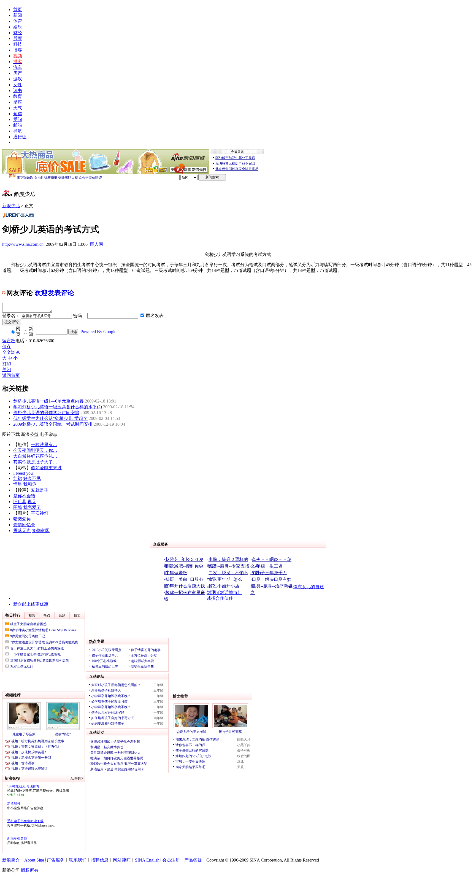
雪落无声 (22, 530)
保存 (6, 346)
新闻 (17, 15)
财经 (17, 32)
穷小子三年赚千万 (269, 572)
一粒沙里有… (44, 444)
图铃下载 (11, 434)
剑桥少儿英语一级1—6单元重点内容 (48, 401)
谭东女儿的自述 (308, 586)
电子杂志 (48, 434)
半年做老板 (176, 572)
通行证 (19, 136)
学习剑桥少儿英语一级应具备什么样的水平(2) (57, 406)
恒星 (17, 484)
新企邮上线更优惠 (30, 604)
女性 (17, 84)
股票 (17, 38)
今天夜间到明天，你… (35, 450)
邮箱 (17, 125)
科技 (17, 44)
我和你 (29, 484)
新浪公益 (30, 434)
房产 (17, 73)
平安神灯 (39, 513)
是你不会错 (24, 495)
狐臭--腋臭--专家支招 (229, 566)
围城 (17, 507)
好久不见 (32, 478)
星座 (17, 102)
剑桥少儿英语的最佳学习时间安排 (46, 412)
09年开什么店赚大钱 (185, 586)
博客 (17, 50)
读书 (17, 90)
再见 (32, 501)
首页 (17, 9)
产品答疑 (193, 860)
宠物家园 (41, 530)
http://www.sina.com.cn (23, 244)
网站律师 (122, 860)
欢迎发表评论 (54, 292)
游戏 (17, 79)
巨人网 (96, 244)
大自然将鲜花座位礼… (35, 456)
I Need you (23, 473)
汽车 (17, 67)
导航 (17, 131)
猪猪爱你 (22, 519)
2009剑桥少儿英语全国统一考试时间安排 (53, 424)
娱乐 (17, 27)
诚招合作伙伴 (220, 598)
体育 (17, 21)
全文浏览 (11, 352)
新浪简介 (11, 860)
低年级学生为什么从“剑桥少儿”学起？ (50, 418)
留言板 (8, 340)
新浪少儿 (11, 205)
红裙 (17, 478)
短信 (17, 113)
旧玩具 (19, 501)
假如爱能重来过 (46, 467)
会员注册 (171, 860)
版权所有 (30, 870)
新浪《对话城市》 (224, 592)
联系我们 (77, 860)
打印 (6, 363)
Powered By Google (98, 331)
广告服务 (55, 860)
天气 (17, 108)
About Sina (34, 860)
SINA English (147, 860)
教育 (17, 96)
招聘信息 (100, 860)
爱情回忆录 (24, 524)
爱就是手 (39, 490)
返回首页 (11, 375)
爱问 (17, 119)
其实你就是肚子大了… (35, 462)
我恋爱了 (32, 507)
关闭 (6, 369)
